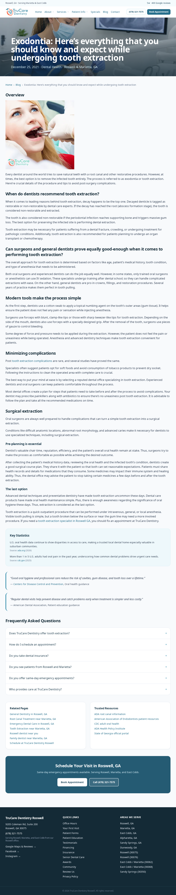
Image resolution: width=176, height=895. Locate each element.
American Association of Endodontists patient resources (126, 719)
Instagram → (13, 856)
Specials (95, 12)
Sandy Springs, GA (130, 842)
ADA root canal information (110, 714)
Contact (115, 12)
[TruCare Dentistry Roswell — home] (17, 12)
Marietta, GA (127, 828)
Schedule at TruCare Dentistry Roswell (32, 743)
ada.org (21, 550)
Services (61, 12)
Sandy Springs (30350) (133, 871)
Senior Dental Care (73, 857)
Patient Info (78, 12)
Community (69, 866)
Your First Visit (71, 828)
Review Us (68, 871)
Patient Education (73, 837)
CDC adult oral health (106, 723)
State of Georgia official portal (111, 733)
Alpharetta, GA (128, 837)
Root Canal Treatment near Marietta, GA (33, 719)
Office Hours (70, 823)
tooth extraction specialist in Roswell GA (64, 521)
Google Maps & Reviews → (21, 846)
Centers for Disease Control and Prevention (38, 584)
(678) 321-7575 (136, 11)
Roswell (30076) (129, 857)
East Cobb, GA (128, 833)
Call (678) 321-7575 (104, 782)
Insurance (68, 852)
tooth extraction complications (32, 361)
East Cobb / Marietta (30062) (136, 862)
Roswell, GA (127, 823)
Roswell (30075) (129, 852)
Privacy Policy (70, 876)
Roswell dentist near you (24, 733)
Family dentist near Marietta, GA (28, 738)
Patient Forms (71, 833)
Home (38, 12)
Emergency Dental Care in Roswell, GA (32, 723)
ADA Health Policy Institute (109, 728)
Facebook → (12, 851)
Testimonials (70, 842)
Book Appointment (158, 11)
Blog (105, 12)
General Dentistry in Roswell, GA (28, 714)
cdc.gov (21, 560)
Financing (68, 847)
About (48, 12)
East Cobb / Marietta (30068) (136, 866)
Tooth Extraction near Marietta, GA (30, 728)
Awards (67, 862)
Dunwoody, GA (128, 847)
